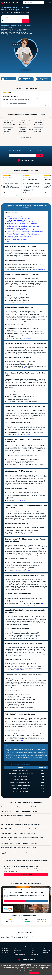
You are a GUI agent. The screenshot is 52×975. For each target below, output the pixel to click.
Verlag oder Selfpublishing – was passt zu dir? (18, 218)
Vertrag (33, 269)
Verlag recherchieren (26, 338)
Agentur (28, 570)
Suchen (39, 155)
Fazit (7, 241)
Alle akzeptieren (34, 972)
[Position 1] (21, 199)
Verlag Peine (38, 122)
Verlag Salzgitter (39, 124)
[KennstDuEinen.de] (9, 2)
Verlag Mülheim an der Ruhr (26, 129)
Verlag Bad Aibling (8, 120)
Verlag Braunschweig (9, 124)
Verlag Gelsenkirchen (24, 120)
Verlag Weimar (38, 131)
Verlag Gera (22, 122)
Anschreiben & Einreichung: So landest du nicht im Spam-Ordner (22, 226)
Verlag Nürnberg (24, 133)
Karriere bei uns (46, 952)
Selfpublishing (19, 570)
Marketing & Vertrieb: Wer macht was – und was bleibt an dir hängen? (23, 234)
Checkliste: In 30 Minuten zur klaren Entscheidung (18, 238)
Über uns (33, 946)
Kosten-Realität (27, 534)
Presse (32, 948)
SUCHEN (25, 20)
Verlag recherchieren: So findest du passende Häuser (19, 225)
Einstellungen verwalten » (26, 970)
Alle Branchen (5, 948)
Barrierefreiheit (34, 954)
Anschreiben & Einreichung (23, 434)
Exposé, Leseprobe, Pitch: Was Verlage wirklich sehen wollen (21, 223)
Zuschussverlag (41, 269)
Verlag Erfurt (7, 129)
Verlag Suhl (37, 129)
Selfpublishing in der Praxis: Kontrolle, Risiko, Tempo (19, 233)
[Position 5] (28, 199)
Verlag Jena (22, 127)
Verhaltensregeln (18, 950)
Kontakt (32, 952)
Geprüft (48, 105)
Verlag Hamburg (23, 124)
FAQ (22, 466)
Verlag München (23, 131)
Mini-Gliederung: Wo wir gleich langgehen (17, 217)
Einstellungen (24, 946)
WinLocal (45, 948)
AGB (15, 948)
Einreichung (23, 740)
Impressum (45, 946)
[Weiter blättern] (50, 185)
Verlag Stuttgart (38, 127)
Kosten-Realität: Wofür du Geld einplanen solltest (18, 236)
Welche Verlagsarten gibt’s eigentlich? (16, 220)
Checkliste (25, 302)
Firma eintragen (5, 952)
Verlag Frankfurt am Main (9, 133)
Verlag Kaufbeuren (22, 103)
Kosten (25, 368)
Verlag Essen (7, 131)
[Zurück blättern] (1, 185)
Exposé (16, 740)
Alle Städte (4, 946)
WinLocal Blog (46, 950)
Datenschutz (17, 946)
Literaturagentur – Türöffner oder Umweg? (17, 228)
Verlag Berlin (7, 122)
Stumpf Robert (13, 103)
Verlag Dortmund (8, 127)
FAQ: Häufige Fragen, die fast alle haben (16, 239)
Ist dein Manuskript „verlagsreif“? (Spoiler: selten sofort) (20, 221)
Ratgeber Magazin (6, 950)
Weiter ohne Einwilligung (20, 972)
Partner (32, 950)
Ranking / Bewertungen (19, 954)
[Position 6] (30, 199)
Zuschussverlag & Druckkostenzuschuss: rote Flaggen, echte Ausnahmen (24, 231)
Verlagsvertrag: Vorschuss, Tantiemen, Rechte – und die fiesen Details (23, 230)
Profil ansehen (6, 193)
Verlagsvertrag (21, 500)
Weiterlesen (8, 34)
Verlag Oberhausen (39, 120)
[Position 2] (23, 199)
